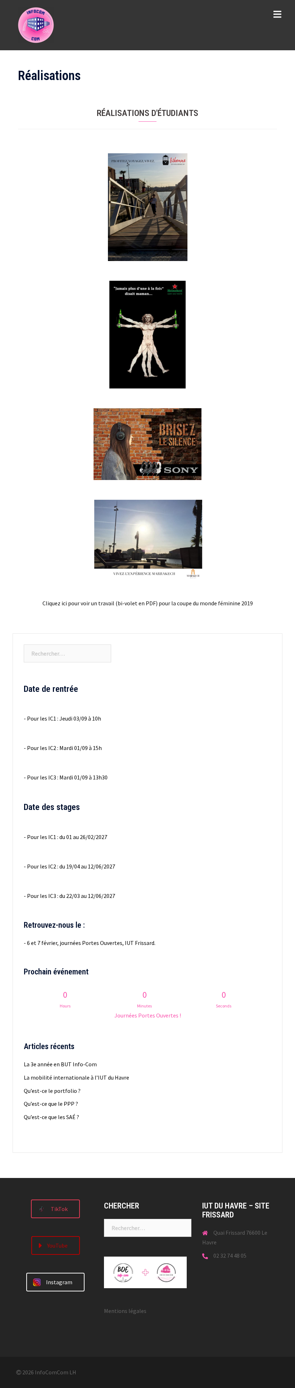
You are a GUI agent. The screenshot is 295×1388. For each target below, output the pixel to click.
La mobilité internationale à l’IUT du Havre (76, 1077)
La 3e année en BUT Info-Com (60, 1064)
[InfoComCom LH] (36, 24)
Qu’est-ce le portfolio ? (52, 1090)
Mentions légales (125, 1310)
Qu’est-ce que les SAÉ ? (51, 1117)
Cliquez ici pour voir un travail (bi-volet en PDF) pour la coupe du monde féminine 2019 (147, 603)
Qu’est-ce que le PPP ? (51, 1103)
